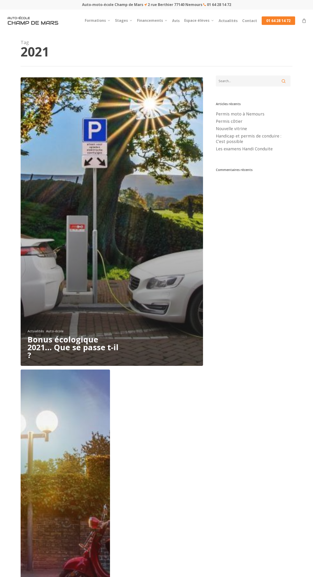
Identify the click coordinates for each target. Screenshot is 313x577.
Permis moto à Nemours (240, 114)
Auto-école (54, 331)
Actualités (35, 331)
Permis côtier (229, 121)
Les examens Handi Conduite (244, 148)
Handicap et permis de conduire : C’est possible (248, 138)
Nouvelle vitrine (231, 128)
